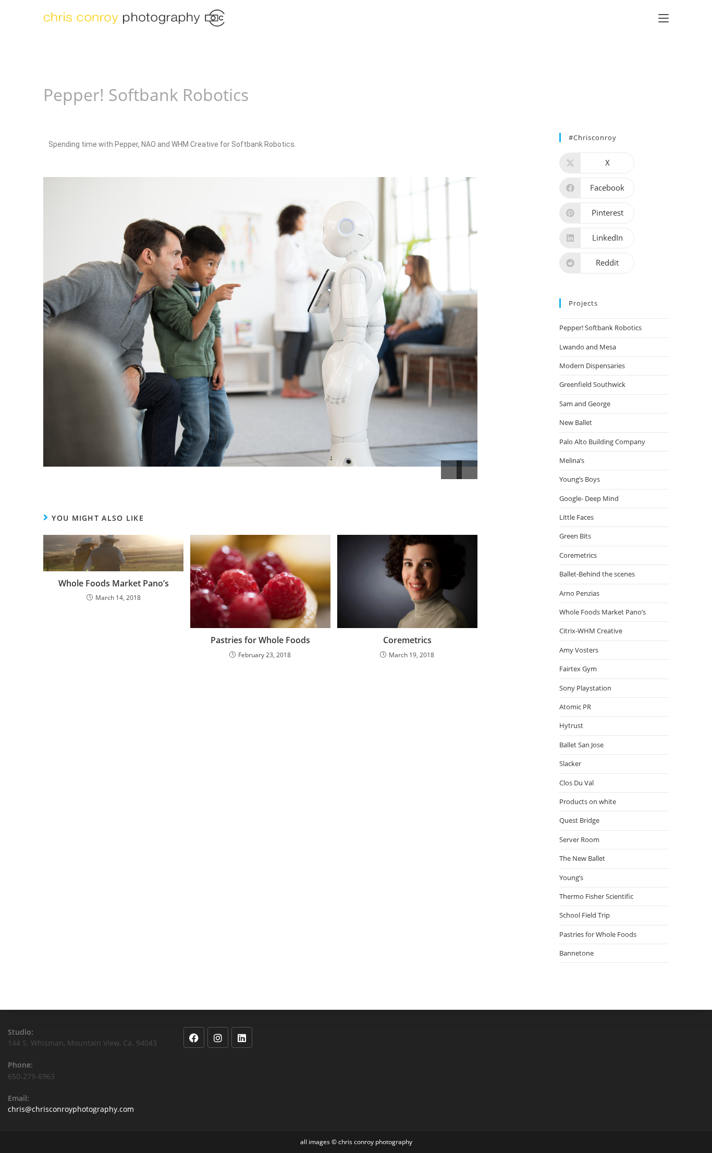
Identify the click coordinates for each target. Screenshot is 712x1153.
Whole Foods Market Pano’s (113, 583)
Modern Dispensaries (592, 365)
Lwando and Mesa (587, 347)
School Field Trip (584, 915)
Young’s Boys (579, 479)
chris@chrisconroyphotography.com (71, 1109)
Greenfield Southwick (592, 384)
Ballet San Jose (581, 744)
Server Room (579, 839)
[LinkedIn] (241, 1037)
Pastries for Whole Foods (260, 640)
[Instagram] (217, 1037)
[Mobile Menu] (663, 18)
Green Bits (575, 536)
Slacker (570, 763)
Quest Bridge (579, 820)
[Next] (467, 469)
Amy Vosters (578, 650)
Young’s (571, 877)
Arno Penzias (579, 593)
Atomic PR (575, 706)
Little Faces (576, 517)
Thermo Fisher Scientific (596, 896)
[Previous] (451, 469)
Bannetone (576, 953)
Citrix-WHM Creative (590, 630)
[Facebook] (193, 1037)
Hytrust (571, 725)
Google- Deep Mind (589, 498)
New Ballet (575, 422)
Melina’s (571, 460)
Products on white (587, 801)
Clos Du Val (576, 782)
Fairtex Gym (578, 668)
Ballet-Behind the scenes (597, 574)
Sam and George (584, 403)
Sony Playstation (585, 688)
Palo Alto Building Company (602, 441)
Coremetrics (407, 640)
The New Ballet (582, 858)
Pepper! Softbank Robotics (600, 327)
